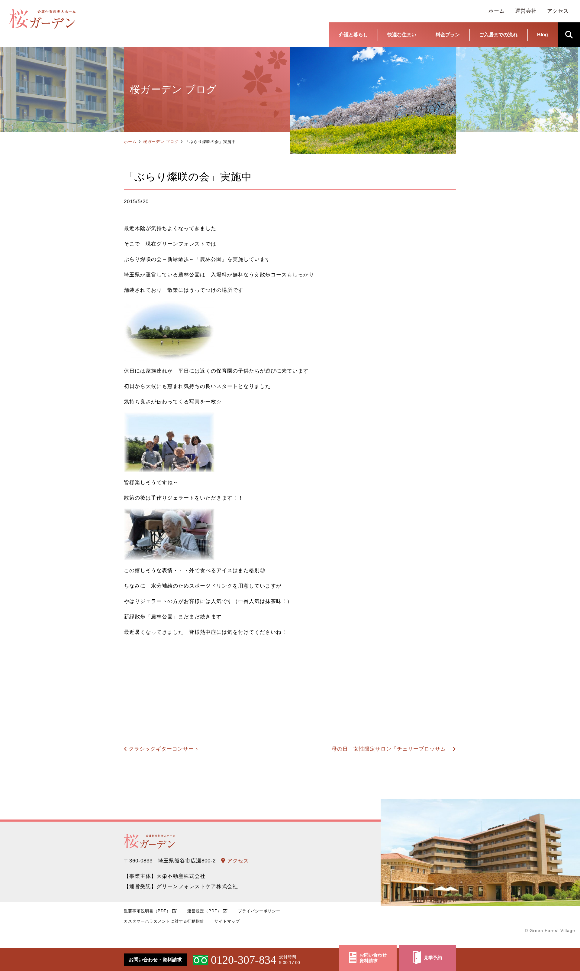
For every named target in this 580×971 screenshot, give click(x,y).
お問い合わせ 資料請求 (373, 957)
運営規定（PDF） (204, 911)
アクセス (237, 861)
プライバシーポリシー (259, 911)
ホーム (130, 141)
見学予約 (433, 957)
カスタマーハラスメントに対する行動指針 (164, 921)
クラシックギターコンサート (164, 749)
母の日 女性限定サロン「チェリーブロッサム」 (391, 749)
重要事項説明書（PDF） (147, 911)
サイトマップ (227, 921)
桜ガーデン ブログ (161, 141)
